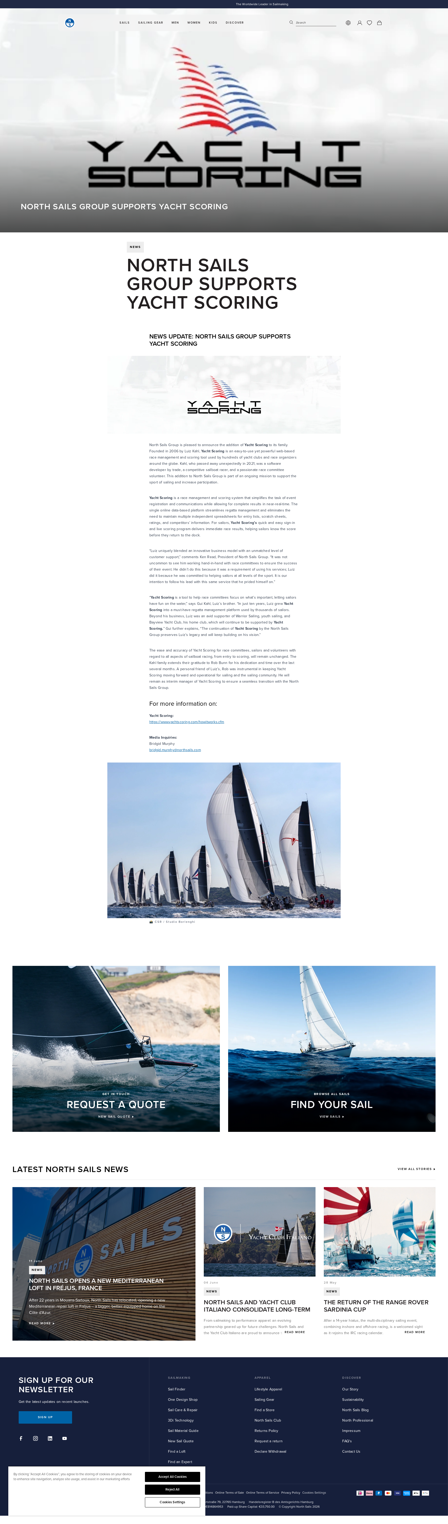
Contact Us (351, 1451)
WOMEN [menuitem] (194, 22)
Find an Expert (180, 1462)
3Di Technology (181, 1420)
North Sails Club (268, 1420)
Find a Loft (176, 1451)
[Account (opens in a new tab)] (359, 23)
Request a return (269, 1441)
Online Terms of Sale (229, 1493)
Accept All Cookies (172, 1477)
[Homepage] (70, 23)
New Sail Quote (181, 1441)
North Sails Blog (355, 1410)
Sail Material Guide (183, 1431)
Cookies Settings (172, 1502)
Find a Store (265, 1410)
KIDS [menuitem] (213, 22)
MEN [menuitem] (175, 22)
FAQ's (347, 1441)
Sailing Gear (264, 1399)
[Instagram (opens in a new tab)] (36, 1439)
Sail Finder (176, 1389)
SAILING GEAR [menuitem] (150, 22)
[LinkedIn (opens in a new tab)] (51, 1439)
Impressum (351, 1431)
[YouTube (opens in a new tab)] (65, 1439)
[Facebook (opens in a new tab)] (22, 1439)
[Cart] (379, 23)
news (135, 247)
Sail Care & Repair (183, 1410)
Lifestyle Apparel (268, 1389)
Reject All (172, 1489)
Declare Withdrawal (270, 1451)
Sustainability (353, 1399)
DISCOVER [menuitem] (235, 22)
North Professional (357, 1420)
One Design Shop (183, 1399)
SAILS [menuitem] (125, 22)
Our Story (350, 1389)
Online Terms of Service (262, 1493)
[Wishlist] (369, 23)
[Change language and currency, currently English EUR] (348, 22)
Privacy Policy (290, 1493)
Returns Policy (266, 1431)
